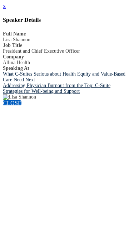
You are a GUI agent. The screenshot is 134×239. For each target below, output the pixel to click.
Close (12, 103)
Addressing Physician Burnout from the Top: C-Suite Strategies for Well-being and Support (56, 88)
